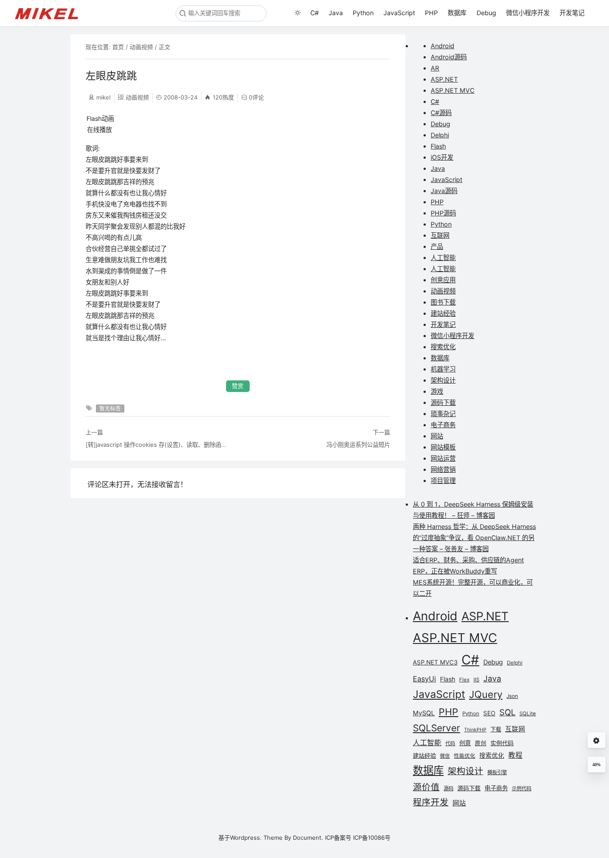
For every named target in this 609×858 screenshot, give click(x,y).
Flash (438, 146)
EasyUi (424, 678)
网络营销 (443, 469)
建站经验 (443, 313)
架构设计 (443, 380)
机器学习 (443, 369)
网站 (437, 436)
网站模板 (443, 447)
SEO (489, 713)
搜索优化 (443, 347)
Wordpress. (246, 837)
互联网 (440, 235)
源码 (448, 788)
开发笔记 (572, 12)
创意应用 (443, 280)
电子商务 (443, 425)
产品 (437, 246)
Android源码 (449, 57)
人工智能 (443, 257)
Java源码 (444, 190)
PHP (431, 12)
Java (336, 12)
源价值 (426, 787)
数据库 (457, 12)
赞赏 (237, 386)
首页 (118, 46)
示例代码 (521, 788)
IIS (476, 679)
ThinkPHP (475, 730)
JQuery (485, 694)
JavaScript (399, 12)
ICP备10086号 (372, 837)
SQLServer (436, 728)
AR (435, 68)
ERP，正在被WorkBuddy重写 (455, 571)
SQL (507, 712)
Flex (464, 679)
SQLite (527, 713)
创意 (465, 743)
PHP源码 (443, 213)
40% (597, 765)
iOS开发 (442, 157)
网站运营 (443, 458)
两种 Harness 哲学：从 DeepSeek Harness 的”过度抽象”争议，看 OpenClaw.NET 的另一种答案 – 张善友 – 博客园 (474, 538)
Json (512, 696)
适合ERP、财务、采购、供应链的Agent (468, 560)
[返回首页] (50, 13)
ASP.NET (444, 79)
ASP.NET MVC (452, 90)
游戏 (437, 391)
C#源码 (441, 112)
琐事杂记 (443, 413)
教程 (515, 755)
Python (363, 12)
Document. (308, 837)
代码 (450, 744)
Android (442, 46)
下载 (495, 729)
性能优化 (464, 756)
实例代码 (502, 743)
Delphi (440, 135)
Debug (486, 12)
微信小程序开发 (528, 12)
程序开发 (431, 802)
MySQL (424, 713)
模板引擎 (497, 772)
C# (314, 12)
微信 (445, 756)
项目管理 (443, 480)
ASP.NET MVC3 (435, 662)
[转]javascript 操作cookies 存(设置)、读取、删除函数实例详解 (159, 444)
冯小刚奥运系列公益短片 (358, 444)
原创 (480, 743)
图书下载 (443, 302)
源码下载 (443, 402)
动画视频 (141, 46)
